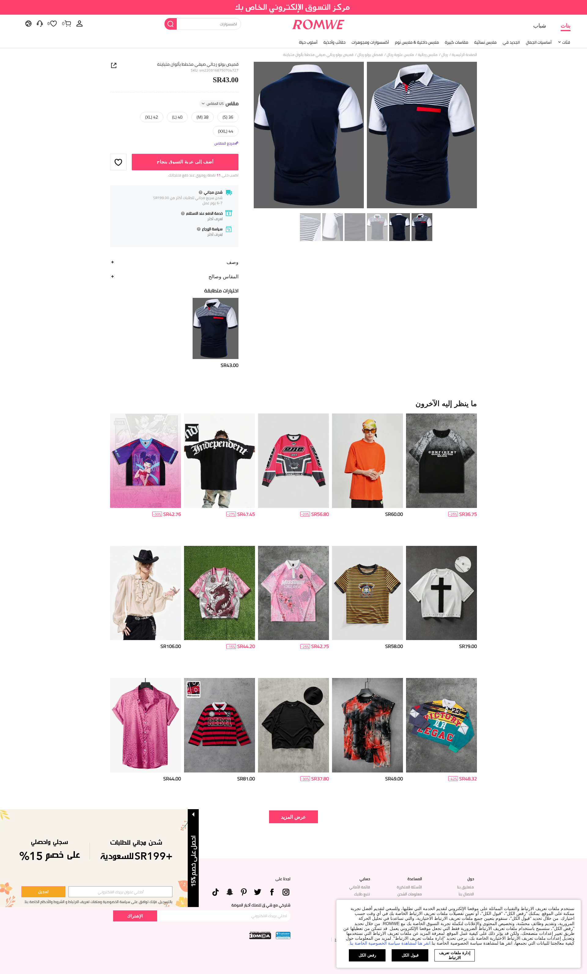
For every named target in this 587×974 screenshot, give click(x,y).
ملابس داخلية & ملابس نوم (417, 42)
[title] (293, 403)
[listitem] (215, 333)
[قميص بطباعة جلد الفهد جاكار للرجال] (145, 725)
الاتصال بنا (466, 894)
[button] (118, 162)
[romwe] (318, 23)
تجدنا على (282, 879)
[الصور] (365, 136)
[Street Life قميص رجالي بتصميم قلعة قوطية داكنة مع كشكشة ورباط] (145, 593)
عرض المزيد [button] (293, 817)
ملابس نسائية (485, 42)
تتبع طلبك (362, 894)
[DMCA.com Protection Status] (260, 935)
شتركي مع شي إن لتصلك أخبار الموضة (260, 905)
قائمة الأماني (359, 887)
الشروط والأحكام (52, 901)
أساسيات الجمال (539, 42)
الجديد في (511, 42)
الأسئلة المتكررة (409, 887)
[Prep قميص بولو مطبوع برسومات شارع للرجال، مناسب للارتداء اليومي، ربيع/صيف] (293, 593)
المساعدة (415, 879)
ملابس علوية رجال (400, 55)
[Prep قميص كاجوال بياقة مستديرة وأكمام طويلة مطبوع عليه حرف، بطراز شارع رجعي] (293, 460)
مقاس (222, 103)
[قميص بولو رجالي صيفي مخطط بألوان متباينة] (215, 328)
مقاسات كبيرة (456, 42)
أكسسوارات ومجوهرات (370, 42)
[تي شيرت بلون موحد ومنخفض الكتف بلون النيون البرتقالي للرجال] (367, 460)
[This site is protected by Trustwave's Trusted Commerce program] (283, 935)
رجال (444, 55)
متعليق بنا (465, 887)
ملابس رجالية (427, 55)
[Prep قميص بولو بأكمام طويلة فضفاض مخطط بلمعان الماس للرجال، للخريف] (219, 725)
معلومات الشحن (409, 894)
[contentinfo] (229, 365)
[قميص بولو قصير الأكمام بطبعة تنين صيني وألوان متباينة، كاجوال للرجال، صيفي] (219, 593)
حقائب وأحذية (334, 42)
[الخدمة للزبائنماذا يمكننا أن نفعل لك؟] (39, 23)
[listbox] (79, 23)
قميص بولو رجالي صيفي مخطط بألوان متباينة (197, 64)
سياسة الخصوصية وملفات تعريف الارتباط (99, 901)
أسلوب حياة (308, 42)
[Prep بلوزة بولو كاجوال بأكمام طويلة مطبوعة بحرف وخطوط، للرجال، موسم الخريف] (441, 725)
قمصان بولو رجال (370, 55)
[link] (293, 7)
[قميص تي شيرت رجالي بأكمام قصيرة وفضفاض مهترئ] (293, 725)
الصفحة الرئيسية (464, 55)
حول (470, 879)
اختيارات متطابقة (221, 290)
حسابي (365, 879)
